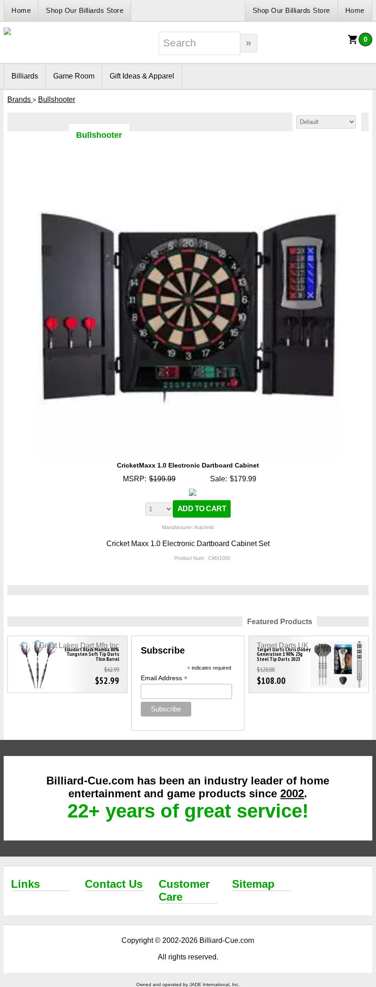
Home (21, 10)
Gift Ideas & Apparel (142, 76)
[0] (353, 42)
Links (25, 884)
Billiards (24, 76)
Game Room (73, 76)
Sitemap (253, 884)
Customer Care (184, 890)
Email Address (164, 678)
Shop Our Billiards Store (84, 10)
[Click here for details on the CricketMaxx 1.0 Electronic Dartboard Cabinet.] (188, 162)
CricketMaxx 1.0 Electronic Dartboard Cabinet (188, 465)
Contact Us (114, 884)
